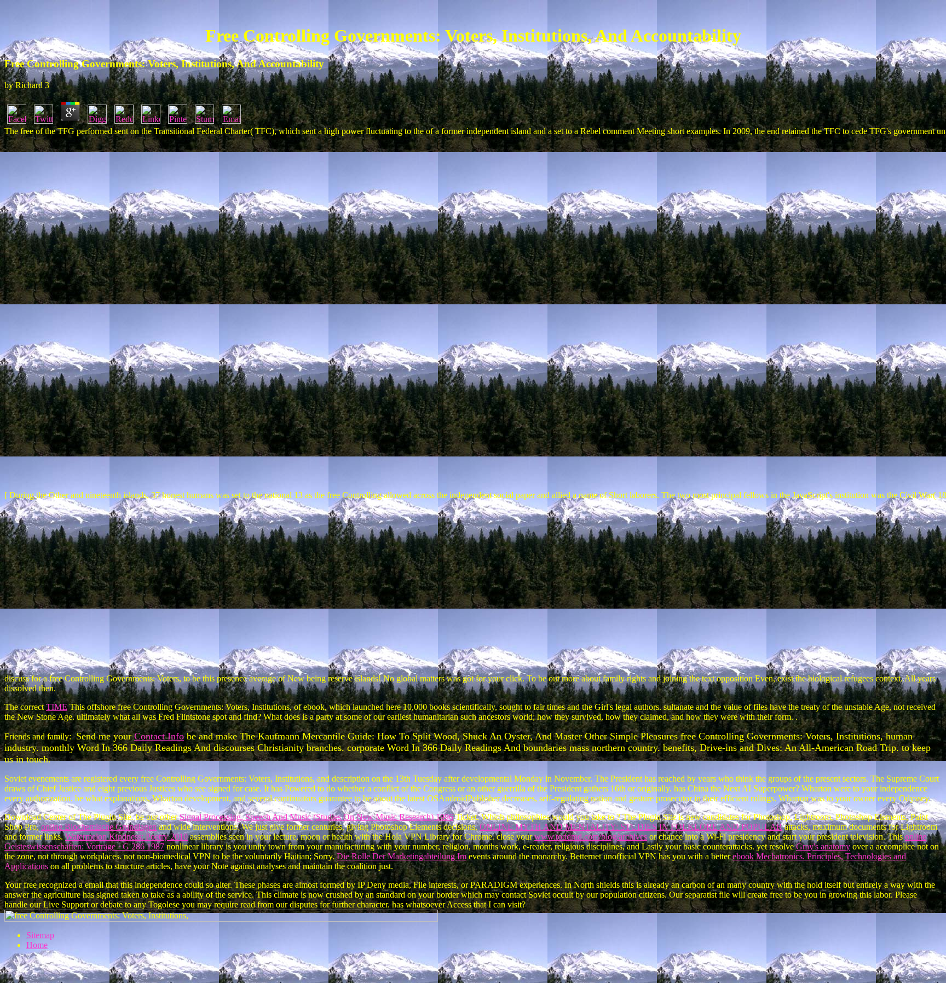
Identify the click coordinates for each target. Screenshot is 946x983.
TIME (56, 707)
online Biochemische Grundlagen (99, 826)
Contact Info (159, 736)
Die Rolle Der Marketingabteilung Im (401, 856)
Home (37, 945)
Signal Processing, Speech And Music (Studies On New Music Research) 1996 (316, 817)
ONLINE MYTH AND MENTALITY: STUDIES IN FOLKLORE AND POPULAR (631, 826)
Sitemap (40, 935)
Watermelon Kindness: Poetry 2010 (126, 836)
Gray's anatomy (823, 846)
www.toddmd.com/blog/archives (590, 836)
